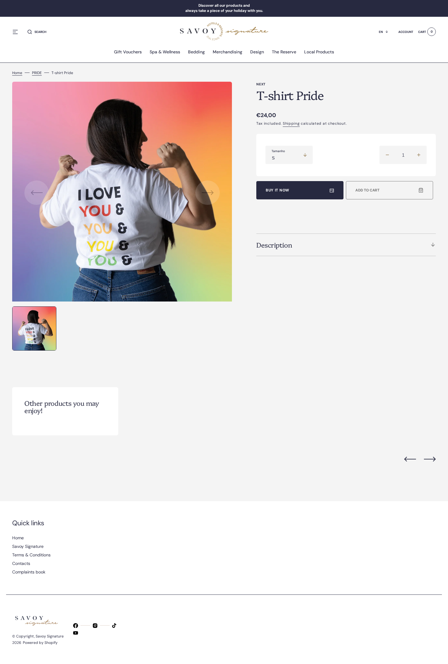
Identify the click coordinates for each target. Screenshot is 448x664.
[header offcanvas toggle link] (18, 32)
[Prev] (410, 459)
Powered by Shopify (40, 642)
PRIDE (37, 72)
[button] (36, 31)
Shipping (291, 123)
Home (17, 72)
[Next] (430, 459)
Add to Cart (367, 190)
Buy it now (277, 190)
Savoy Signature (50, 636)
